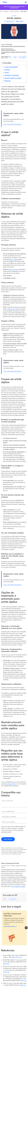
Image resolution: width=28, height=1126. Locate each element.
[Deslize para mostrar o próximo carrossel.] (26, 928)
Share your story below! (7, 800)
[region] (14, 927)
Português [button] (20, 21)
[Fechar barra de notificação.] (25, 6)
